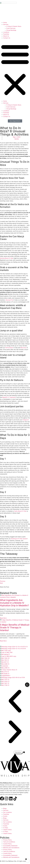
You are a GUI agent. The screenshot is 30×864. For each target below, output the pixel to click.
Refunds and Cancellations (11, 847)
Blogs (5, 808)
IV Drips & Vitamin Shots (13, 26)
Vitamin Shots (7, 829)
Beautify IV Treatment (8, 397)
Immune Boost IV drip (6, 258)
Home (5, 22)
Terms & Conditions (9, 842)
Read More (3, 618)
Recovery (23, 347)
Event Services (10, 28)
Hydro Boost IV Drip (20, 511)
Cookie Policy (7, 844)
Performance (9, 347)
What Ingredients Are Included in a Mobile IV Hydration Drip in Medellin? (14, 603)
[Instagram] (6, 799)
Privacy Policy (7, 840)
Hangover (26, 420)
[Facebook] (2, 799)
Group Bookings (11, 30)
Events (5, 816)
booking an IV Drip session (19, 538)
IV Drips (5, 827)
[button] (15, 69)
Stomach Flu (9, 300)
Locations (6, 32)
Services (5, 24)
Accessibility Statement (10, 845)
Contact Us (6, 38)
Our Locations (7, 812)
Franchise (6, 34)
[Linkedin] (11, 799)
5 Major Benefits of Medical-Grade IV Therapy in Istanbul (15, 627)
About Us (6, 36)
